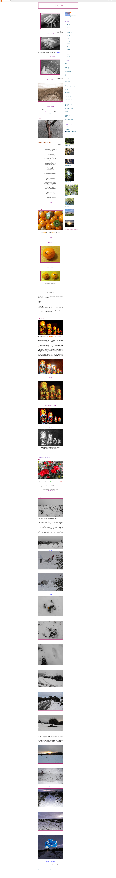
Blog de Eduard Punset (70, 126)
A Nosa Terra (67, 105)
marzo (68, 41)
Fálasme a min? (67, 81)
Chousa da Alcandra (68, 71)
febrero (68, 43)
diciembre (68, 27)
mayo (68, 38)
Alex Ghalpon (67, 66)
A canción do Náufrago (68, 104)
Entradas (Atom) (45, 872)
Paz (39, 12)
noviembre (69, 29)
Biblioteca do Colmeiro (68, 107)
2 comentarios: (55, 865)
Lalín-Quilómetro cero (68, 114)
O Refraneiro (67, 116)
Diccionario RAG (67, 111)
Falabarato (66, 79)
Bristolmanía (67, 68)
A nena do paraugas (68, 61)
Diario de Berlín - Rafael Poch (71, 131)
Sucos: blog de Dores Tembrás (71, 132)
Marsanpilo (66, 90)
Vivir (39, 459)
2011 (67, 23)
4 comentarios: (55, 113)
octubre (68, 30)
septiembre (69, 32)
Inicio (51, 869)
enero (68, 44)
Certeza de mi (67, 70)
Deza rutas (66, 72)
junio (68, 37)
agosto (68, 33)
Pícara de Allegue (67, 95)
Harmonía (58, 5)
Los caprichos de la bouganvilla (70, 86)
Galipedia (66, 112)
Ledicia (39, 497)
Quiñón (67, 133)
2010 (67, 24)
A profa (66, 63)
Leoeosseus (66, 85)
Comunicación (41, 318)
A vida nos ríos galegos (68, 64)
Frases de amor (68, 127)
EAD (65, 74)
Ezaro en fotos (67, 78)
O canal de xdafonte (68, 92)
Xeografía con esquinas (68, 99)
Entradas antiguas (60, 869)
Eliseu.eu (66, 75)
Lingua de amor (67, 115)
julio (68, 35)
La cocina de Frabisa (68, 83)
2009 (67, 26)
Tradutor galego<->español (69, 119)
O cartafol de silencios (68, 93)
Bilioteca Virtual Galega (69, 108)
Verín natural (67, 97)
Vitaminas (40, 209)
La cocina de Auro (68, 82)
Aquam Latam (67, 67)
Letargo (39, 118)
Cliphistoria (68, 129)
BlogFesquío (67, 109)
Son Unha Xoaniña (68, 96)
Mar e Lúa (66, 89)
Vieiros (66, 120)
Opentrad (66, 118)
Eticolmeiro (67, 77)
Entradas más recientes (41, 869)
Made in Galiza (67, 88)
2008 (67, 56)
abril (68, 40)
